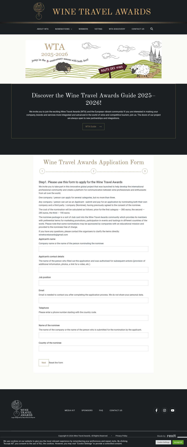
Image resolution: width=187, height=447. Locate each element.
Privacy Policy (121, 436)
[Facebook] (156, 410)
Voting (98, 29)
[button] (151, 29)
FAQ (101, 410)
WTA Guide (90, 126)
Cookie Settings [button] (163, 442)
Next (44, 362)
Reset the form (56, 362)
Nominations (62, 29)
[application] (71, 28)
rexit (171, 435)
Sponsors (87, 410)
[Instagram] (165, 410)
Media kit (70, 410)
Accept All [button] (178, 442)
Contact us (138, 29)
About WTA (43, 29)
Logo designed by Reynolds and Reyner (23, 417)
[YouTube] (173, 410)
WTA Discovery (117, 29)
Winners (83, 29)
